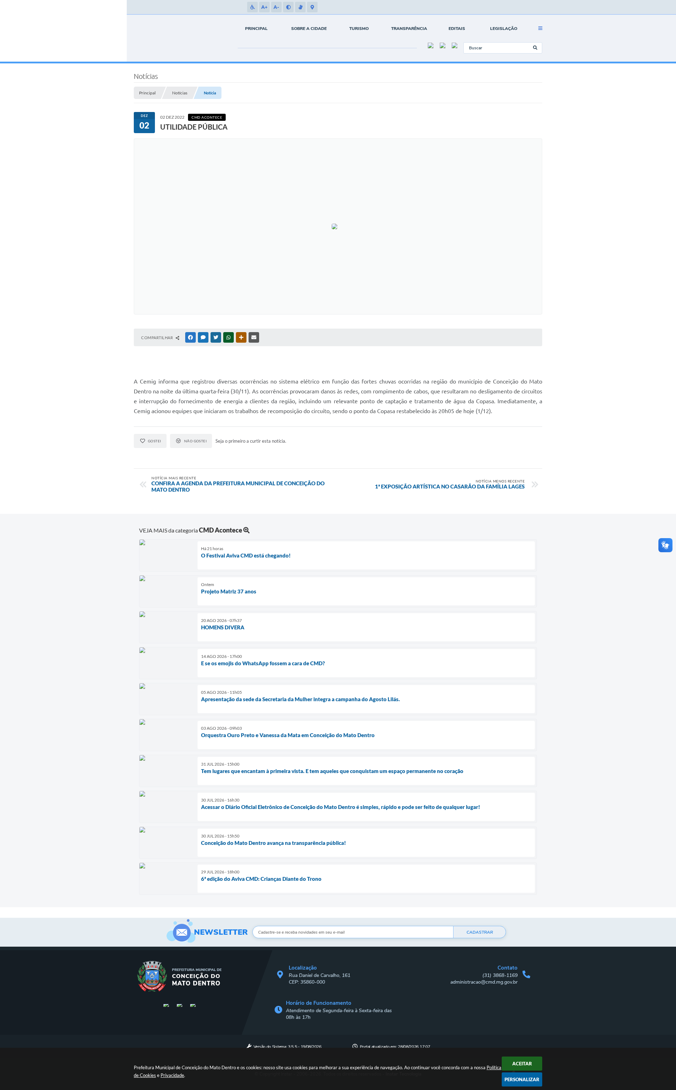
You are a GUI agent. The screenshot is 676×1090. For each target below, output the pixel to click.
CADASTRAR (480, 932)
